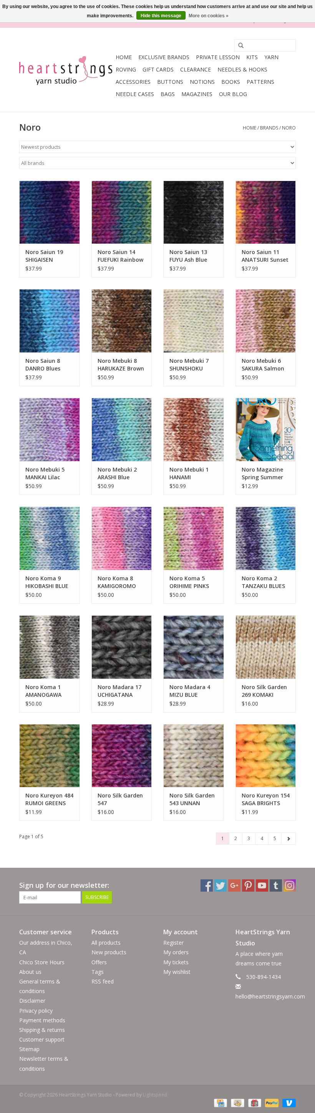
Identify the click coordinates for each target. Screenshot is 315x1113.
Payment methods (42, 1020)
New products (108, 952)
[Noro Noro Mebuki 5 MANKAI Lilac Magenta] (49, 429)
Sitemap (29, 1049)
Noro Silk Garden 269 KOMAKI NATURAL (264, 691)
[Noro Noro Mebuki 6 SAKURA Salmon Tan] (265, 320)
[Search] (238, 45)
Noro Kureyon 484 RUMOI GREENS (49, 799)
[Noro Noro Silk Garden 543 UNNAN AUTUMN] (193, 755)
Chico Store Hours (42, 962)
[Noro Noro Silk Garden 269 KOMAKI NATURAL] (265, 647)
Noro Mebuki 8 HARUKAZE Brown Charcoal (121, 364)
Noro (289, 128)
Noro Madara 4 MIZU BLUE (189, 690)
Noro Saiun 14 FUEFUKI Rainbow (120, 255)
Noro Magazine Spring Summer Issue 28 (262, 473)
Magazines (196, 94)
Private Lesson (218, 57)
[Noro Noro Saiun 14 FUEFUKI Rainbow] (121, 212)
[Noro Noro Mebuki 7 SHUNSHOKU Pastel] (193, 320)
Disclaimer (32, 1000)
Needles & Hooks (242, 69)
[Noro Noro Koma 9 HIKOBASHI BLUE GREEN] (49, 538)
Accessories (133, 81)
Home (124, 57)
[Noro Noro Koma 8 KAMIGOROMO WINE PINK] (121, 538)
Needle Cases (135, 94)
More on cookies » (209, 15)
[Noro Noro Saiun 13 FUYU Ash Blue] (193, 212)
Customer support (42, 1039)
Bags (168, 94)
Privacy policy (36, 1010)
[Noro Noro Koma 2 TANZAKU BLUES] (265, 538)
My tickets (176, 962)
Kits (252, 57)
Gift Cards (158, 69)
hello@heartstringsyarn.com (270, 996)
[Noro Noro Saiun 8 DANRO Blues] (49, 320)
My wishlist (177, 971)
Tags (97, 971)
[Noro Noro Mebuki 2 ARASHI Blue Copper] (121, 429)
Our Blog (233, 94)
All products (106, 942)
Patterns (260, 81)
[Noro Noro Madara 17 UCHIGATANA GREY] (121, 647)
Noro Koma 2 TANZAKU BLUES (263, 582)
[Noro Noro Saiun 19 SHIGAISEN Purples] (49, 212)
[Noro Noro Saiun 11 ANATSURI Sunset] (265, 212)
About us (30, 971)
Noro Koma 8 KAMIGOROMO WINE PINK (117, 582)
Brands (269, 128)
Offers (99, 962)
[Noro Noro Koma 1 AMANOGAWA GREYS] (49, 647)
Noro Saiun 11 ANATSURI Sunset (265, 255)
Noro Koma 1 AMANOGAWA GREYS (43, 691)
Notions (202, 81)
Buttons (170, 81)
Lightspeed (155, 1094)
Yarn (271, 57)
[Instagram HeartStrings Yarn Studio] (290, 885)
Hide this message (161, 15)
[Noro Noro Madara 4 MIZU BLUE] (193, 647)
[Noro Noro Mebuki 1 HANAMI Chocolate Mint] (193, 429)
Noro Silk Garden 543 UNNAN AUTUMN (192, 799)
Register (173, 942)
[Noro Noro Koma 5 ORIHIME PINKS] (193, 538)
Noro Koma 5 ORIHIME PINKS (189, 582)
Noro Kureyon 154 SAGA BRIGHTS (266, 799)
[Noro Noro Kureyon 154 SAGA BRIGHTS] (265, 755)
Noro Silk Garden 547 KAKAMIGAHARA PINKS (120, 799)
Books (230, 81)
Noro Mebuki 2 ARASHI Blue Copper (117, 473)
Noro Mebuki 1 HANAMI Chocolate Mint (190, 473)
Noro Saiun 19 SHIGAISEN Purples (44, 256)
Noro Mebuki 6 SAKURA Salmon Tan (263, 364)
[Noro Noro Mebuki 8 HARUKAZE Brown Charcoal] (121, 320)
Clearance (195, 69)
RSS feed (102, 981)
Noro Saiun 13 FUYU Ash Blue (188, 255)
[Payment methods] (219, 1103)
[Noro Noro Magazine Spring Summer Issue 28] (265, 429)
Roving (126, 69)
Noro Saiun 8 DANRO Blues (42, 364)
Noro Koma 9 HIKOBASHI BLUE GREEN (46, 582)
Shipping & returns (42, 1029)
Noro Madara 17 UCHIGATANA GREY (119, 691)
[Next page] (288, 838)
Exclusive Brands (163, 57)
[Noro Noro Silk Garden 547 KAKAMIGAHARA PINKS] (121, 755)
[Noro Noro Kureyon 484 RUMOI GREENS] (49, 755)
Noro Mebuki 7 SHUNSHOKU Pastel (189, 364)
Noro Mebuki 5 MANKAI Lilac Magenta (45, 473)
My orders (176, 952)
